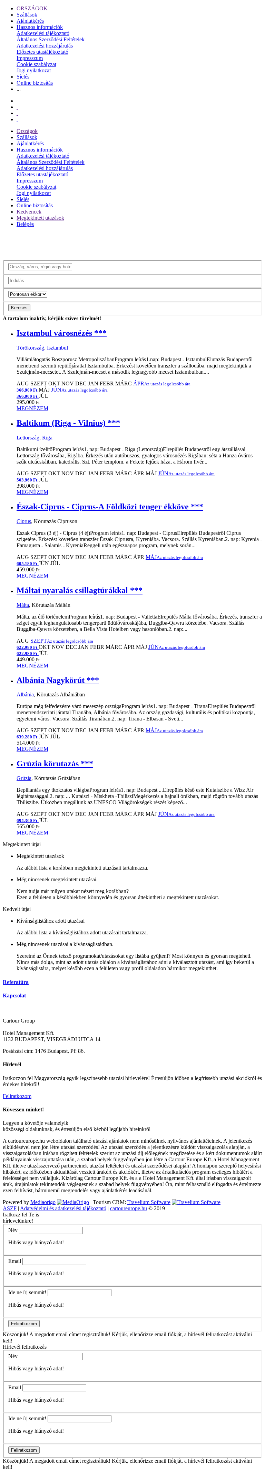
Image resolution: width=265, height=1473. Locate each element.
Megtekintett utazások (40, 218)
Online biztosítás (35, 83)
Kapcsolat (14, 995)
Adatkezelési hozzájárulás (45, 46)
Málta (23, 605)
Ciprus (24, 521)
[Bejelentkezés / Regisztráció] (17, 119)
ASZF (10, 1208)
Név (13, 1230)
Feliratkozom (17, 1096)
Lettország (28, 437)
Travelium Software (148, 1202)
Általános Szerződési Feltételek (51, 39)
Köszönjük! (15, 1334)
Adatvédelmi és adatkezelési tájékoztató (63, 1208)
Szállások (27, 15)
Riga (47, 437)
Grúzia (24, 778)
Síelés (23, 77)
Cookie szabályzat (36, 64)
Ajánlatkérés (30, 21)
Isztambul (57, 348)
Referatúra (16, 982)
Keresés (19, 307)
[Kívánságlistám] (17, 107)
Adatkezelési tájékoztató (43, 33)
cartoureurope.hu (128, 1208)
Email (14, 1261)
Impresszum (30, 58)
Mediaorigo (43, 1202)
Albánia (25, 694)
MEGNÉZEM (32, 408)
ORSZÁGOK (32, 8)
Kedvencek (29, 212)
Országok (27, 131)
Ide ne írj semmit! (27, 1292)
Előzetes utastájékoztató (42, 52)
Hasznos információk (40, 27)
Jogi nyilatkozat (34, 70)
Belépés (25, 224)
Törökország (30, 348)
